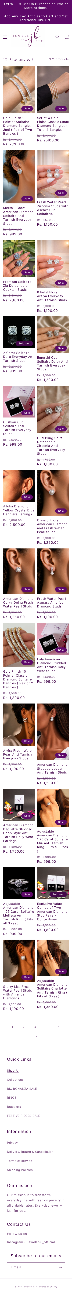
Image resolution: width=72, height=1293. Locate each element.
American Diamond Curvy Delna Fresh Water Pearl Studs (18, 602)
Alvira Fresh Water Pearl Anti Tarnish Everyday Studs (18, 754)
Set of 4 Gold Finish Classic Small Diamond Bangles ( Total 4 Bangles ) (53, 123)
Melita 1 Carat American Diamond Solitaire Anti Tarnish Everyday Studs (18, 215)
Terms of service (19, 1161)
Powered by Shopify (47, 1287)
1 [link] (12, 1027)
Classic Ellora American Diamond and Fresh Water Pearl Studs (52, 526)
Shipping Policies (20, 1170)
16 (57, 1027)
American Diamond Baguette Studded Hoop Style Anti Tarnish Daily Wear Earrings (18, 833)
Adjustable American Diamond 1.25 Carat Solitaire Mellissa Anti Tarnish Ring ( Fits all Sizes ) (18, 913)
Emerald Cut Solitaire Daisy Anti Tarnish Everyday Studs (52, 363)
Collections (15, 1079)
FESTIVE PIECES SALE (23, 1116)
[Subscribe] (60, 1267)
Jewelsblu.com (30, 1287)
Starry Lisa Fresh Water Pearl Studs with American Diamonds (17, 992)
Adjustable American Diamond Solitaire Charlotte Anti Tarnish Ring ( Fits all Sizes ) (52, 988)
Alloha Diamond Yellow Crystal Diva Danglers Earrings (18, 510)
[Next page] (36, 1036)
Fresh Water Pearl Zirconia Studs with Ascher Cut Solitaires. (53, 208)
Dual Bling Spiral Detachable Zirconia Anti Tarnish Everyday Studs (51, 445)
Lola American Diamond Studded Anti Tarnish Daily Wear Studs (51, 665)
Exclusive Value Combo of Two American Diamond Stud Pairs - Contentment (52, 911)
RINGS (12, 1097)
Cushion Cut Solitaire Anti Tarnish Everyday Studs (17, 428)
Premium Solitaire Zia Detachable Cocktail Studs (17, 285)
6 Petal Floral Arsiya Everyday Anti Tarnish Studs (52, 296)
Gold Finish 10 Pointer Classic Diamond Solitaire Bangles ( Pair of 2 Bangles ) (18, 679)
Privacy (12, 1142)
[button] (5, 36)
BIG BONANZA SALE (22, 1088)
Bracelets (14, 1106)
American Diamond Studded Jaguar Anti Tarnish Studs (52, 768)
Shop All (13, 1070)
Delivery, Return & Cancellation (30, 1151)
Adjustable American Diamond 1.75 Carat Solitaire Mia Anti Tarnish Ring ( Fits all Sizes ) (52, 841)
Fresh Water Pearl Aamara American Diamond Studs (51, 602)
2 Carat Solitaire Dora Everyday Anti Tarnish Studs (19, 356)
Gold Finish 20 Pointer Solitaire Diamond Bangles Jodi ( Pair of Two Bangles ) (17, 125)
